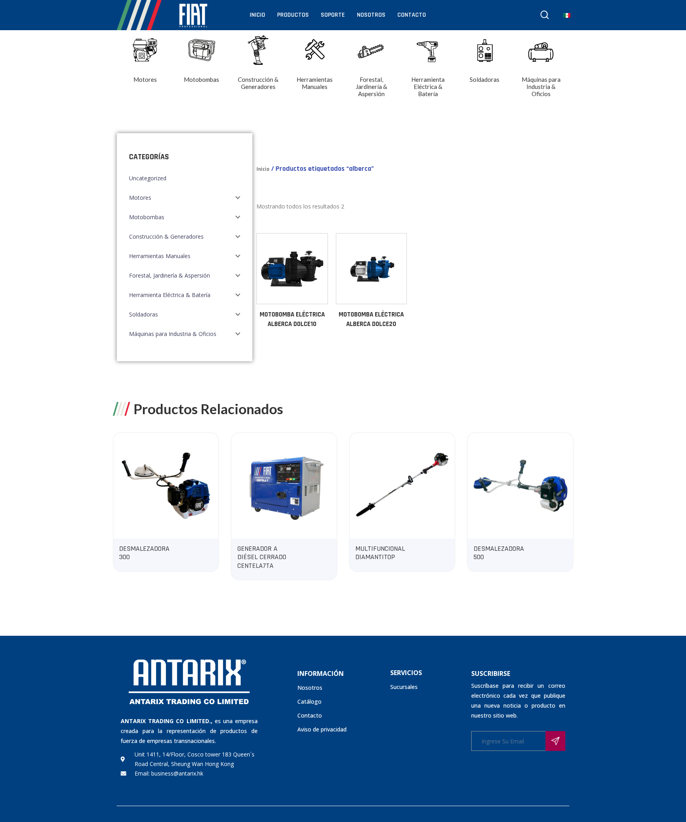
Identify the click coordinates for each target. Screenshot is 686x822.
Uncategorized (147, 178)
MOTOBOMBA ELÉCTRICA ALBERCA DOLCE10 (292, 319)
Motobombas (146, 217)
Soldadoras (143, 314)
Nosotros (371, 15)
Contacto (411, 15)
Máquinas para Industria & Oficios (172, 334)
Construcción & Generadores (166, 236)
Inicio (257, 15)
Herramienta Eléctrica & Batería (169, 295)
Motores (140, 197)
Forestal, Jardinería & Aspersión (169, 275)
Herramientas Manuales (160, 256)
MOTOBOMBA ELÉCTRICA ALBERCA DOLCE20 (371, 319)
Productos (293, 15)
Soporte (333, 15)
